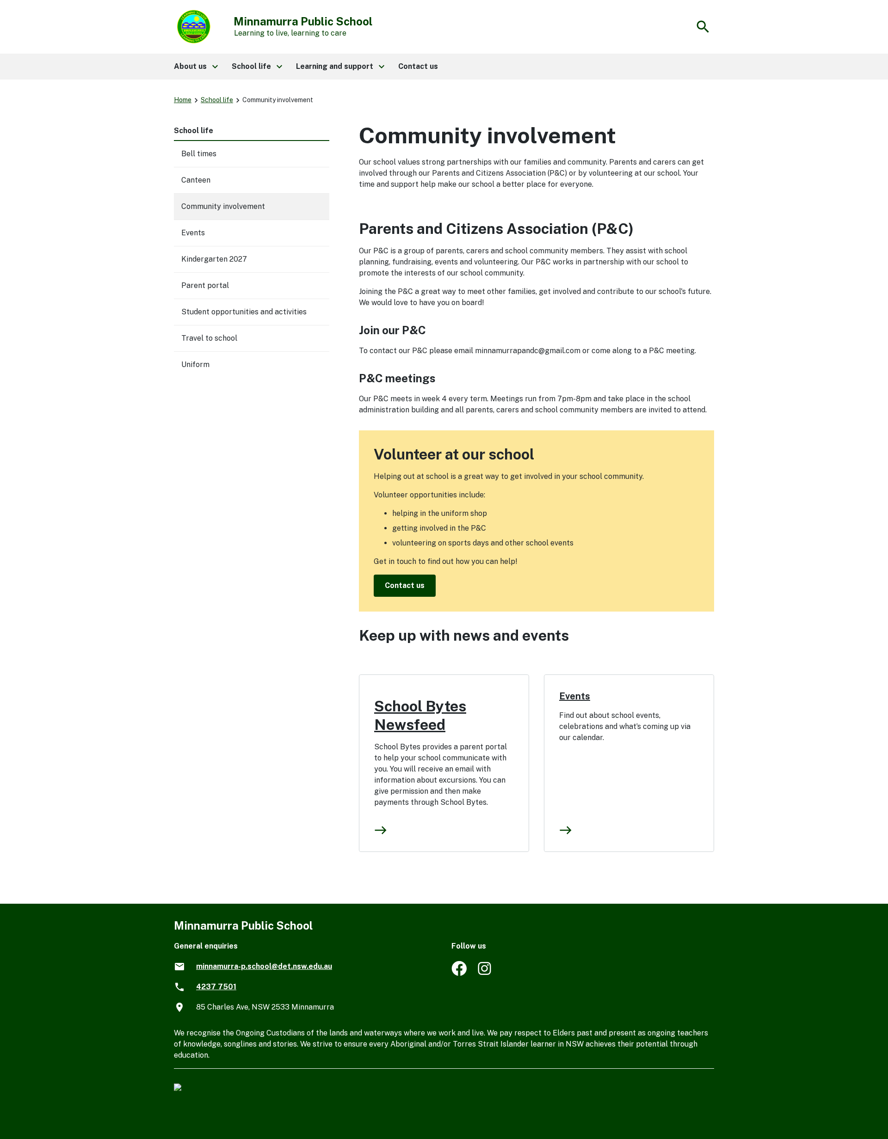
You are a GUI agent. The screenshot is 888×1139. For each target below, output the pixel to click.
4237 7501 (216, 986)
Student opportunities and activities (244, 311)
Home (182, 100)
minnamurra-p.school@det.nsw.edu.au (264, 966)
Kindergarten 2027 (214, 259)
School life (217, 100)
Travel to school (209, 338)
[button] (195, 67)
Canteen (195, 180)
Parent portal (205, 285)
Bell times (198, 153)
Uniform (195, 364)
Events (193, 232)
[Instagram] (485, 973)
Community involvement (223, 206)
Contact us (405, 585)
